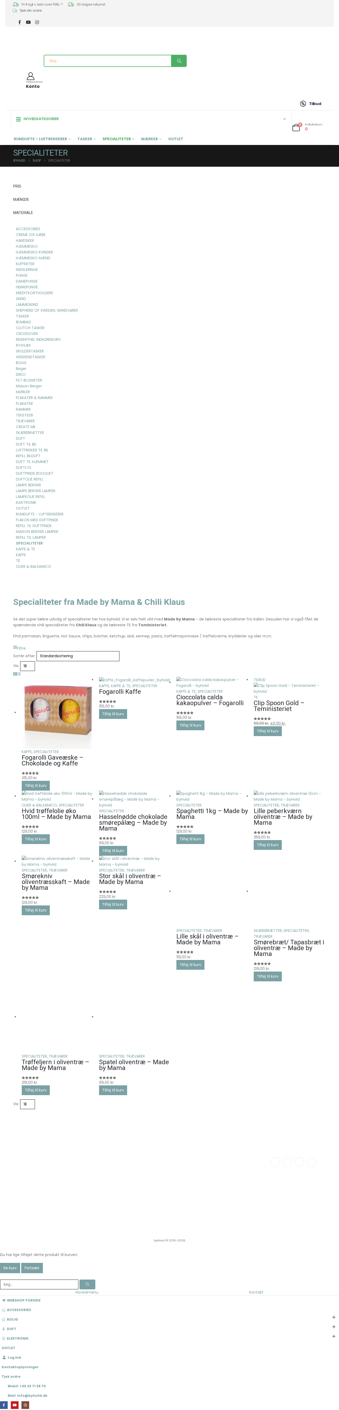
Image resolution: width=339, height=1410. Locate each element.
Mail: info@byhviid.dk (27, 1395)
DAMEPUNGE (27, 281)
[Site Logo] (22, 44)
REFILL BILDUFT (28, 456)
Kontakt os (90, 1160)
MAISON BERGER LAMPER (37, 531)
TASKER (84, 139)
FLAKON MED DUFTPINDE (37, 520)
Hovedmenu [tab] (86, 1292)
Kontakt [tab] (256, 1292)
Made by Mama (155, 1189)
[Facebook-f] (275, 1162)
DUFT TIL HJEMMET (32, 461)
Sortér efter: (24, 656)
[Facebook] (19, 22)
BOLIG (21, 362)
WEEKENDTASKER (30, 357)
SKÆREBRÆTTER (268, 930)
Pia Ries (148, 1183)
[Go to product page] (58, 713)
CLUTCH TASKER (30, 327)
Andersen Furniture (158, 1166)
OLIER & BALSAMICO (39, 805)
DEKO (21, 374)
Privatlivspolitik (214, 1181)
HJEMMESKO (27, 246)
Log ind (14, 1357)
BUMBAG (23, 322)
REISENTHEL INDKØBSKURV (38, 339)
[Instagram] (37, 22)
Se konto (209, 1160)
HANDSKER (25, 240)
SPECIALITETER (116, 139)
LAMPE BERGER (28, 485)
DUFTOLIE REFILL (29, 479)
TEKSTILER (24, 415)
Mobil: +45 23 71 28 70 (27, 1386)
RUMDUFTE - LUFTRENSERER (40, 514)
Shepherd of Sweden (160, 1177)
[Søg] (178, 60)
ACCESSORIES (28, 229)
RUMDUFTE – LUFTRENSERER (40, 139)
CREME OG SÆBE (31, 234)
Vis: (16, 665)
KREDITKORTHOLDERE (34, 293)
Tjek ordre (11, 1376)
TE (256, 697)
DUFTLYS (23, 467)
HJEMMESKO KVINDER (34, 252)
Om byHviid (91, 1166)
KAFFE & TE (120, 685)
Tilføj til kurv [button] (36, 785)
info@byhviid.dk (45, 1173)
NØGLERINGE (27, 269)
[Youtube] (299, 1162)
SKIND (21, 298)
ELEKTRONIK (26, 502)
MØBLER (23, 392)
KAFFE (27, 751)
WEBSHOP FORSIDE (24, 1300)
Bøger (21, 368)
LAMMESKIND (27, 304)
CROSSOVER (27, 333)
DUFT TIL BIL (26, 444)
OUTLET (175, 139)
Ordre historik (213, 1166)
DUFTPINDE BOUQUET (34, 473)
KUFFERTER (25, 263)
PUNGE (22, 275)
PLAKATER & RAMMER (34, 397)
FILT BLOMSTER (29, 380)
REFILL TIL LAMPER (31, 537)
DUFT (20, 438)
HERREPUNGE (27, 287)
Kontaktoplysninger (20, 1367)
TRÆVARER (290, 805)
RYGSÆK (23, 345)
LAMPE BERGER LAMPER (35, 490)
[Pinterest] (311, 1162)
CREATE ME (25, 426)
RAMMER (23, 409)
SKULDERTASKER (30, 351)
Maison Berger (29, 386)
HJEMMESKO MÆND (33, 258)
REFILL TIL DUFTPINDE (34, 525)
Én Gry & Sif (151, 1201)
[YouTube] (28, 22)
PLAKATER (24, 403)
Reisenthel (151, 1195)
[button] (19, 648)
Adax (146, 1171)
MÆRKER (149, 139)
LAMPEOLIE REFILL (30, 496)
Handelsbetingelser (219, 1175)
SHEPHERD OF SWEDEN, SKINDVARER (47, 310)
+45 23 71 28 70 (44, 1179)
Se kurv (10, 1268)
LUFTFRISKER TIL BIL (32, 450)
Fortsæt (32, 1268)
